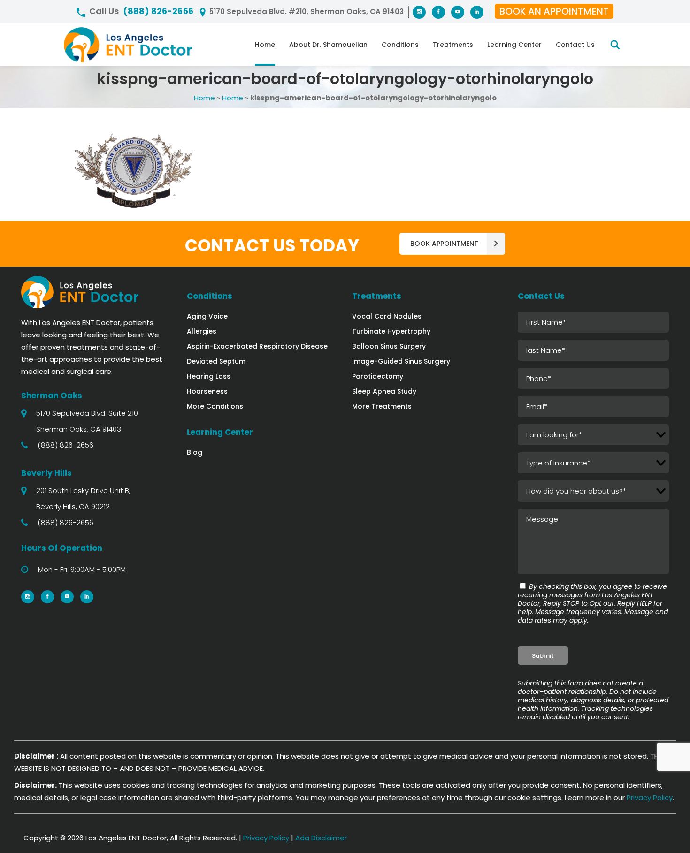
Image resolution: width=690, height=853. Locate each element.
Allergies (201, 331)
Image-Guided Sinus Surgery (401, 361)
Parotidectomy (377, 376)
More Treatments (382, 406)
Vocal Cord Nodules (387, 316)
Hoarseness (207, 391)
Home (204, 98)
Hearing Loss (208, 376)
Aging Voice (207, 316)
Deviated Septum (216, 361)
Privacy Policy (650, 797)
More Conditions (215, 406)
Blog (194, 452)
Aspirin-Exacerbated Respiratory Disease (257, 346)
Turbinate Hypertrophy (391, 331)
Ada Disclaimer (321, 838)
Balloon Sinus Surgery (389, 346)
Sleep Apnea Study (384, 391)
